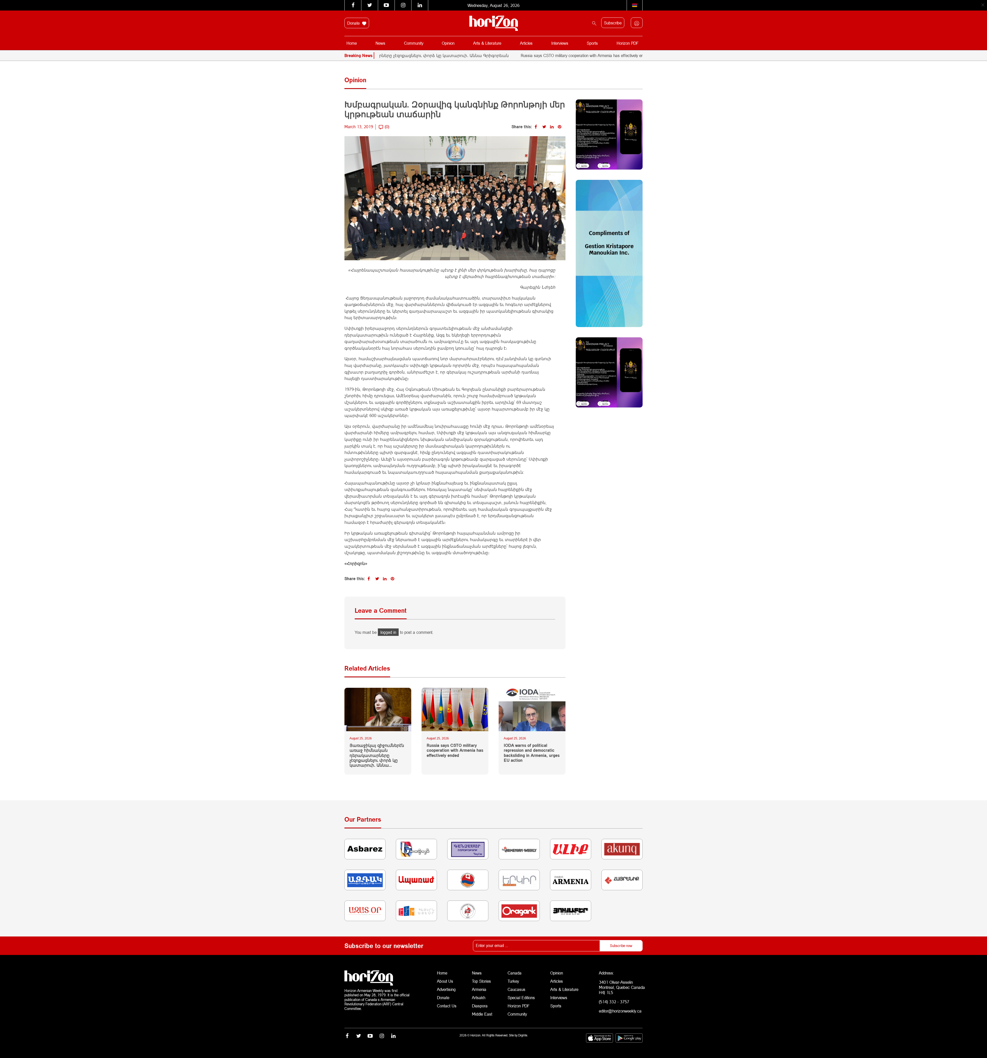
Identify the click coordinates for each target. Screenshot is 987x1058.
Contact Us (446, 1005)
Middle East (482, 1013)
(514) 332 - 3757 (614, 1001)
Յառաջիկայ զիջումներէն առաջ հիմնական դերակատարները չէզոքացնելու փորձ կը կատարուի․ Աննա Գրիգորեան (377, 755)
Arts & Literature (487, 43)
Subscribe (613, 22)
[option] (607, 55)
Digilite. (523, 1035)
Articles (526, 43)
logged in (388, 632)
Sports (592, 43)
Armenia (479, 989)
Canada (515, 972)
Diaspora (480, 1005)
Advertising (446, 989)
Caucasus (516, 989)
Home (351, 43)
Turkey (513, 981)
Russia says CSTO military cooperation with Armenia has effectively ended (539, 55)
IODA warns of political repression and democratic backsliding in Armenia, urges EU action (532, 753)
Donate (354, 23)
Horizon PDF (627, 43)
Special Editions (521, 997)
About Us (445, 981)
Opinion (448, 43)
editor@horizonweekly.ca (620, 1010)
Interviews (559, 43)
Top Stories (481, 981)
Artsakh (478, 997)
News (380, 43)
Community (413, 43)
